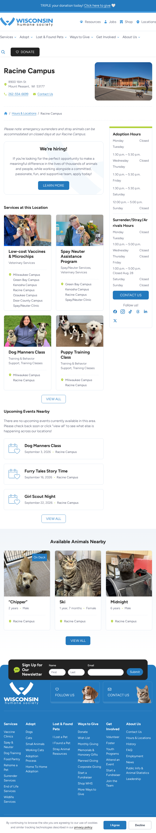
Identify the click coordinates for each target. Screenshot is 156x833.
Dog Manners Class (27, 352)
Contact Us (45, 94)
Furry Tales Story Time (46, 471)
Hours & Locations (24, 113)
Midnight (119, 602)
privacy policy (83, 827)
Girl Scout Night (40, 496)
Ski (62, 602)
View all (53, 399)
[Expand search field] (3, 52)
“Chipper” (18, 602)
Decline (140, 825)
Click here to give (97, 5)
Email (91, 665)
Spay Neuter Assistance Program (73, 256)
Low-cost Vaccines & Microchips (27, 254)
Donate (28, 52)
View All (78, 641)
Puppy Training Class (75, 355)
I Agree (115, 825)
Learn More (53, 185)
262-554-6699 (18, 94)
